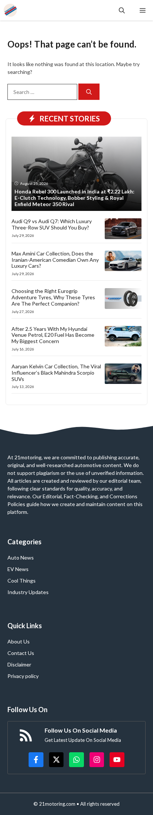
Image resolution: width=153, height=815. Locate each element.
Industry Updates (28, 592)
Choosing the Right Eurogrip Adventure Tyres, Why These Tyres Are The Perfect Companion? (53, 297)
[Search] (89, 92)
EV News (18, 569)
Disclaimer (19, 664)
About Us (18, 641)
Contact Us (20, 653)
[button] (121, 10)
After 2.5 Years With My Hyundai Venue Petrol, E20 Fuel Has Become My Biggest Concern (53, 335)
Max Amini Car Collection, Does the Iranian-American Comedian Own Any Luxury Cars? (55, 259)
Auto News (20, 557)
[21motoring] (10, 10)
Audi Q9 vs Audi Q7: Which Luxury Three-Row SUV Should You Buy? (52, 224)
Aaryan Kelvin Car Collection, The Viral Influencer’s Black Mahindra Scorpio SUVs (56, 372)
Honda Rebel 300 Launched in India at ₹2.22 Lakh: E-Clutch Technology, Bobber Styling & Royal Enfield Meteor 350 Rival (74, 197)
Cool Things (21, 580)
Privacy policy (23, 676)
